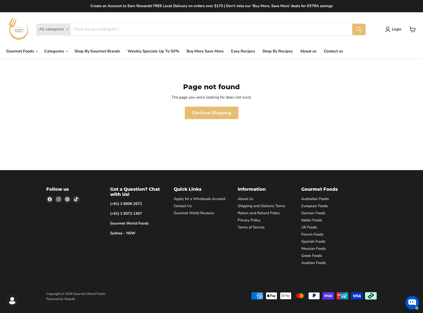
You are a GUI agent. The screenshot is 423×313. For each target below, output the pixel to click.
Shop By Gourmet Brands (97, 51)
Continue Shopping (211, 113)
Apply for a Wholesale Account (199, 198)
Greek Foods (311, 255)
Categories (54, 51)
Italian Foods (311, 220)
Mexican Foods (313, 248)
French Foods (312, 234)
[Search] (358, 29)
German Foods (313, 213)
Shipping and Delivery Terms (261, 205)
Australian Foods (315, 198)
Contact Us (183, 205)
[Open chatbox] (412, 303)
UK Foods (309, 227)
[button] (394, 29)
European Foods (314, 205)
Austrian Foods (313, 262)
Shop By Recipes (277, 51)
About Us (245, 198)
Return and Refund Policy (259, 213)
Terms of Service (251, 227)
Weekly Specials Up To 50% (153, 51)
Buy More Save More (205, 51)
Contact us (333, 51)
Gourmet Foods (20, 51)
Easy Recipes (243, 51)
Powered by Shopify (60, 299)
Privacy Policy (249, 220)
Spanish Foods (313, 241)
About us (308, 51)
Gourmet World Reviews (194, 213)
